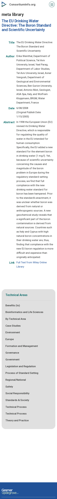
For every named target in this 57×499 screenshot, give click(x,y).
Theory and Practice (17, 420)
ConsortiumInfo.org (22, 4)
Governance (12, 352)
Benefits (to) (12, 305)
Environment (12, 332)
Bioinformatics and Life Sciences (24, 312)
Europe (9, 339)
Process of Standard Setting (21, 372)
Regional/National (15, 379)
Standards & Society (17, 400)
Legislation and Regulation (20, 366)
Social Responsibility (17, 393)
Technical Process (16, 406)
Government (12, 359)
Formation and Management (21, 346)
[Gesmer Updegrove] (10, 494)
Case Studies (13, 325)
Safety (9, 386)
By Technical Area (15, 318)
